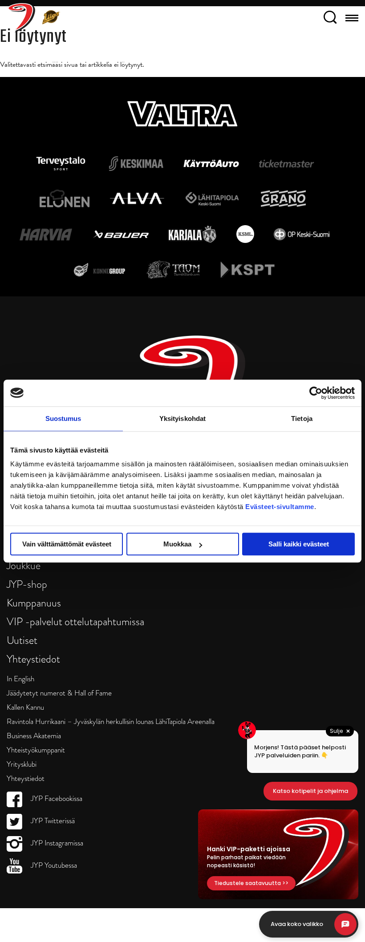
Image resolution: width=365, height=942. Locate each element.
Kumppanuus (34, 602)
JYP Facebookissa (55, 798)
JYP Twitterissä (52, 820)
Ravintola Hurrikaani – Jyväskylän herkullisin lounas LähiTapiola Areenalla (111, 721)
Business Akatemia (34, 735)
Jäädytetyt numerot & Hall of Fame (59, 693)
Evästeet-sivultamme (279, 506)
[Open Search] (330, 19)
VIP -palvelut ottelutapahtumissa (75, 621)
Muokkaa (177, 544)
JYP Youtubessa (53, 865)
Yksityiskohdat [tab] (182, 418)
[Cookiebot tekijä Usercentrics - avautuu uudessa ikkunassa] (316, 393)
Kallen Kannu (25, 707)
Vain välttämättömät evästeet (66, 544)
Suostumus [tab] (63, 418)
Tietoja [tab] (301, 418)
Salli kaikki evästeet (298, 544)
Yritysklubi (21, 764)
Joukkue (24, 565)
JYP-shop (27, 584)
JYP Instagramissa (56, 843)
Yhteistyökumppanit (36, 750)
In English (20, 678)
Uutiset (22, 640)
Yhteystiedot (33, 659)
